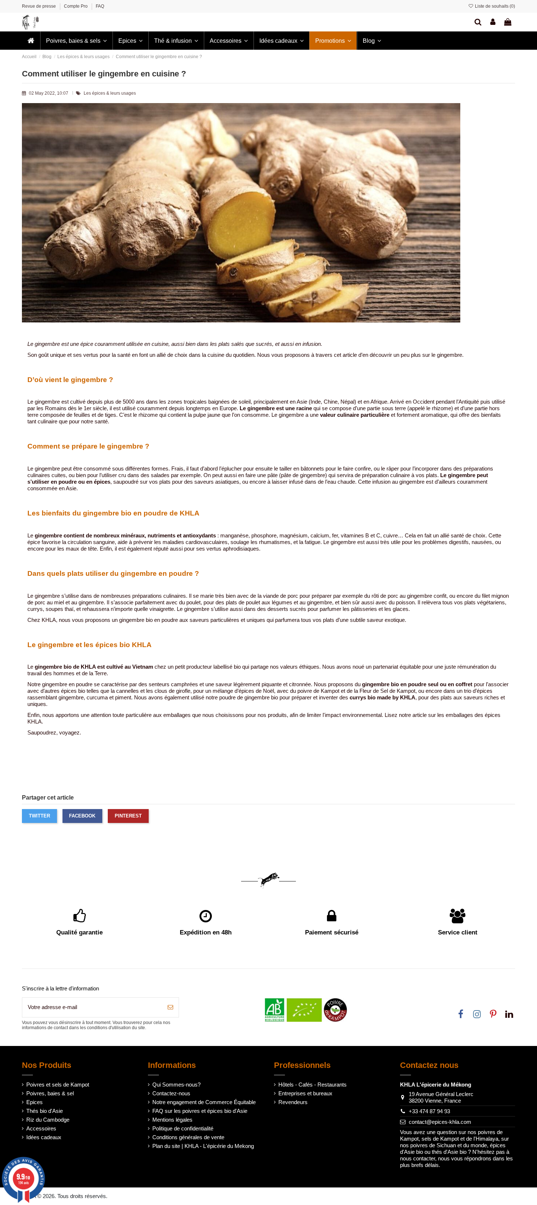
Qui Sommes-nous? (176, 1084)
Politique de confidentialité (182, 1128)
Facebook (82, 816)
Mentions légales (172, 1120)
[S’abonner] (170, 1007)
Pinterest (128, 816)
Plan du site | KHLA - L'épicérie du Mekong (203, 1146)
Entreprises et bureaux (305, 1093)
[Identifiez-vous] (493, 22)
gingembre (343, 542)
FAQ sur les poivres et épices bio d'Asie (199, 1111)
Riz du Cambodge (47, 1120)
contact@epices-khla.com (440, 1122)
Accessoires (41, 1128)
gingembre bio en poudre (148, 620)
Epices (34, 1102)
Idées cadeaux (43, 1137)
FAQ (100, 6)
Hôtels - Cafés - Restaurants (312, 1084)
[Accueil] (31, 40)
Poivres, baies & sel (50, 1093)
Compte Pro (76, 6)
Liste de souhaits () (494, 6)
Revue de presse (39, 6)
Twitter (39, 816)
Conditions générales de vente (188, 1137)
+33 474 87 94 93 (429, 1111)
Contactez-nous (171, 1093)
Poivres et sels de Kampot (57, 1084)
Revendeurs (293, 1102)
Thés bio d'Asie (44, 1111)
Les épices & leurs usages (110, 93)
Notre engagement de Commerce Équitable (204, 1102)
